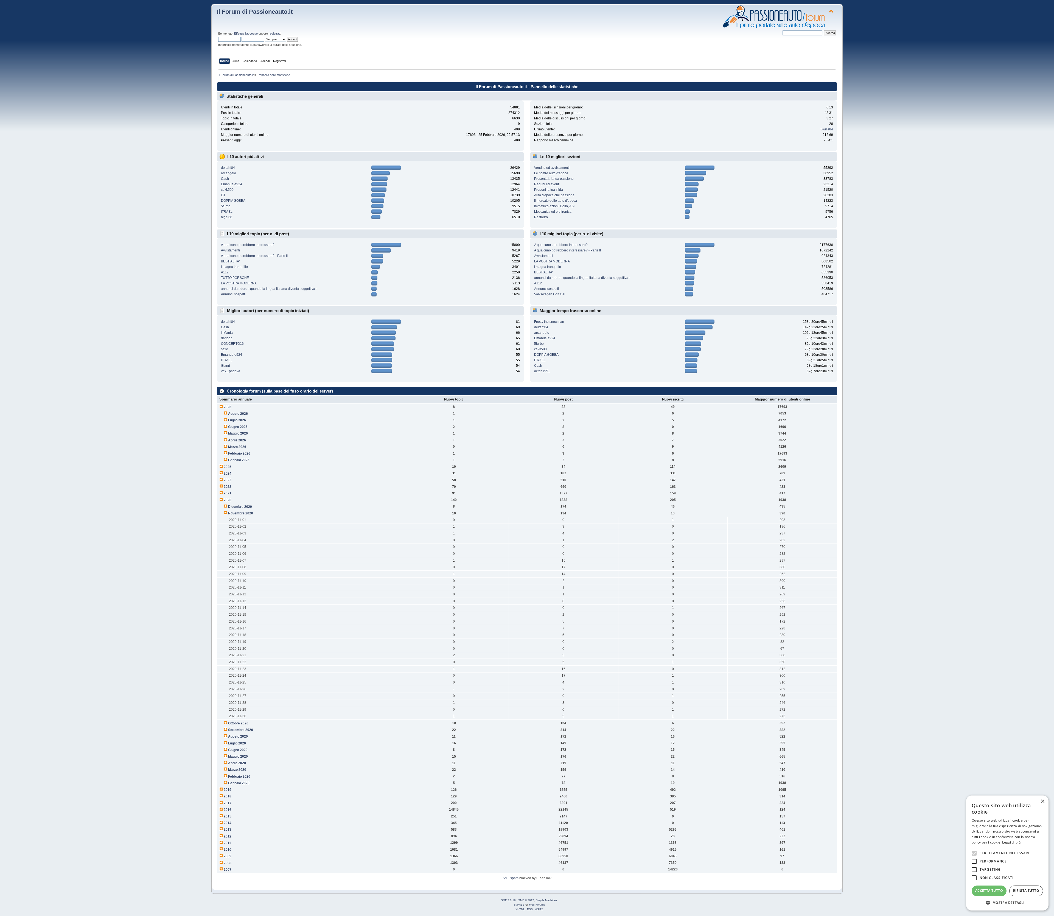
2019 (227, 790)
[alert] (1007, 853)
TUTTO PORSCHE (235, 278)
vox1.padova (230, 371)
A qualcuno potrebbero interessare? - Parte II (254, 256)
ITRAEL (226, 212)
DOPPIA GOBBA (233, 201)
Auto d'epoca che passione (554, 195)
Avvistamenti (230, 250)
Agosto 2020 (238, 736)
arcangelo (228, 173)
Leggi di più (1011, 842)
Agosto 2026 (238, 414)
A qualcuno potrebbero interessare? (247, 245)
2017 (227, 803)
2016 (227, 810)
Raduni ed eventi (547, 184)
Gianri (225, 366)
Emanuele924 (231, 184)
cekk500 (227, 190)
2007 (227, 870)
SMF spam (510, 878)
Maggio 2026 (238, 433)
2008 (227, 863)
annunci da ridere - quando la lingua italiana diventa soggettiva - (269, 289)
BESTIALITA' (230, 261)
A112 (225, 272)
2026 (227, 407)
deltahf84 (228, 168)
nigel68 (226, 217)
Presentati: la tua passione (554, 179)
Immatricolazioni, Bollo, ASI (554, 206)
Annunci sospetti (233, 294)
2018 (227, 796)
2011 (227, 843)
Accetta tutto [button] (989, 890)
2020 (227, 500)
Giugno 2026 (238, 427)
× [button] (1042, 801)
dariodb (226, 338)
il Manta (227, 333)
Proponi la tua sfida (548, 190)
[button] (1007, 902)
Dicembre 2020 (240, 507)
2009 (227, 856)
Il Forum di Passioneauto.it (255, 11)
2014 (227, 823)
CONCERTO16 (232, 344)
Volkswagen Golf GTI (549, 294)
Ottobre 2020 (238, 723)
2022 (227, 487)
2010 (227, 849)
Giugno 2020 (238, 750)
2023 (227, 480)
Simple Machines (546, 900)
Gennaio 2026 (239, 460)
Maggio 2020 (238, 756)
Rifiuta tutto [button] (1026, 890)
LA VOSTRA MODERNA (239, 283)
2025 (227, 467)
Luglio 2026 (237, 420)
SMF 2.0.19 (508, 900)
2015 (227, 816)
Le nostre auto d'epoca (551, 173)
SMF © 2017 (526, 900)
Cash (225, 179)
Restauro (541, 217)
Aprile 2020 (237, 763)
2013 (227, 829)
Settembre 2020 (240, 730)
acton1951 (542, 371)
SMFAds (519, 904)
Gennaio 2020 (239, 783)
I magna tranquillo (234, 267)
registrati (274, 33)
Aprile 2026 (237, 440)
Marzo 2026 (237, 447)
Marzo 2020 (237, 770)
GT (223, 195)
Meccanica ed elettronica (552, 212)
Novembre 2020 (240, 513)
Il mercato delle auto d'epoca (555, 201)
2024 (227, 473)
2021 (227, 493)
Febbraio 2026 (239, 453)
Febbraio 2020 (239, 776)
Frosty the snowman (549, 322)
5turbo (226, 206)
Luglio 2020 (237, 743)
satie (224, 349)
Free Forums (537, 904)
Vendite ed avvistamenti (552, 168)
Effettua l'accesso (246, 33)
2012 (227, 836)
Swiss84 (826, 129)
